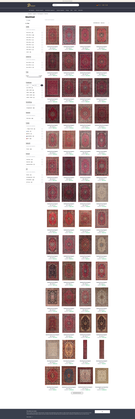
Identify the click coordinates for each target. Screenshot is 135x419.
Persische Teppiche (39, 10)
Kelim (71, 10)
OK (102, 411)
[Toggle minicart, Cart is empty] (107, 5)
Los (41, 85)
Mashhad (46, 13)
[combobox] (66, 5)
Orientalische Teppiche (49, 10)
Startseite (30, 13)
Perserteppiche (40, 13)
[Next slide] (59, 44)
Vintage (67, 10)
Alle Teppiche (31, 10)
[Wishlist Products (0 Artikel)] (105, 5)
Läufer (75, 10)
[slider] (27, 77)
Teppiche (34, 13)
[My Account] (103, 5)
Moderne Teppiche (60, 10)
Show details (29, 416)
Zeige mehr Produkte (77, 392)
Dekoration (80, 10)
